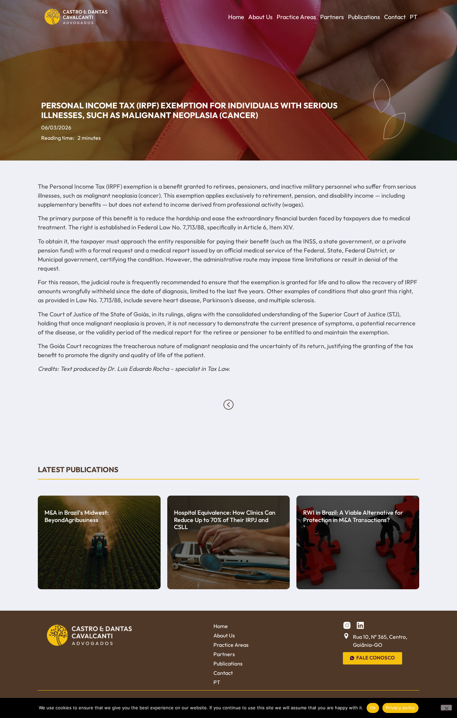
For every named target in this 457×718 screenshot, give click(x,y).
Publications (364, 17)
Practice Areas (296, 17)
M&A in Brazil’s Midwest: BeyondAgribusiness (76, 516)
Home (236, 17)
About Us (260, 17)
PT (413, 17)
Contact (395, 17)
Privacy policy (400, 707)
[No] (446, 708)
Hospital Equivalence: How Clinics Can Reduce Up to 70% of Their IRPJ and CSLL (224, 520)
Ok (373, 707)
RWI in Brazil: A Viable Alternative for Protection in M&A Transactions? (353, 516)
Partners (332, 17)
